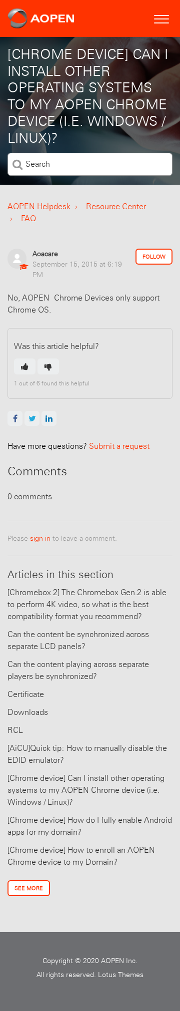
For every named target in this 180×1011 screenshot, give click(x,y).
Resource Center (116, 206)
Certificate (26, 694)
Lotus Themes (121, 975)
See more (28, 888)
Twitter (32, 418)
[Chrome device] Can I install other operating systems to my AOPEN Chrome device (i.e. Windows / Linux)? (86, 790)
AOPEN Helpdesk (39, 206)
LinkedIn (49, 418)
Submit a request (79, 446)
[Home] (41, 18)
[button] (161, 17)
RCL (15, 730)
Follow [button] (154, 256)
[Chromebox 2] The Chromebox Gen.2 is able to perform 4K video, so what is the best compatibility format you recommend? (87, 604)
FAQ (28, 218)
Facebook (15, 418)
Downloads (28, 712)
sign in (40, 538)
